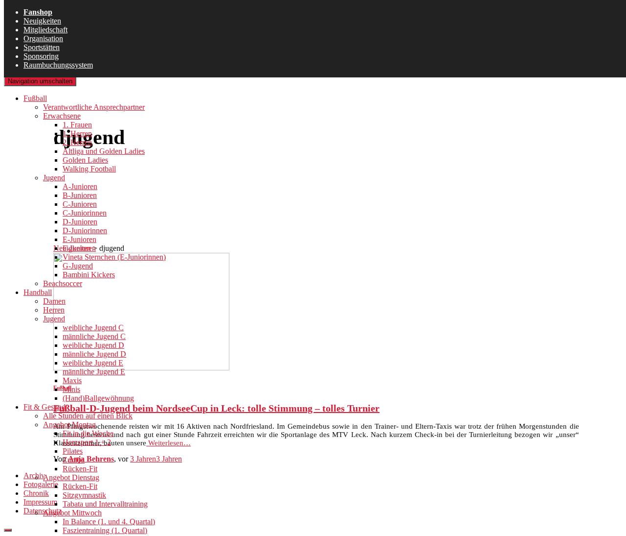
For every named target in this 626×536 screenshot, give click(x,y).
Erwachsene (62, 116)
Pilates (73, 451)
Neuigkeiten (42, 21)
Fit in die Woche (88, 433)
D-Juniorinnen (85, 230)
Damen (54, 301)
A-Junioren (80, 186)
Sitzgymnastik (84, 495)
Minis (71, 389)
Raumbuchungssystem (58, 65)
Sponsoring (41, 56)
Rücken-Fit (80, 468)
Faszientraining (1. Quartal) (105, 530)
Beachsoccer (62, 283)
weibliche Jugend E (93, 363)
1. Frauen (77, 125)
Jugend (54, 177)
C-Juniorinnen (85, 213)
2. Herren (77, 142)
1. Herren (77, 133)
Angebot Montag (69, 424)
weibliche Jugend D (93, 345)
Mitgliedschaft (45, 29)
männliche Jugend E (94, 371)
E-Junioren (79, 239)
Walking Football (89, 169)
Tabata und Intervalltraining (105, 504)
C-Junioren (80, 204)
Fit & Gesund (44, 407)
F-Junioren (79, 248)
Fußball (35, 98)
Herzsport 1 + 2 (87, 442)
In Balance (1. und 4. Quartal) (109, 521)
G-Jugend (78, 266)
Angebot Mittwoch (72, 513)
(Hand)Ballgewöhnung (98, 398)
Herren (54, 310)
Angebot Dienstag (71, 477)
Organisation (43, 38)
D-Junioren (80, 222)
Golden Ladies (85, 160)
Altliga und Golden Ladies (104, 151)
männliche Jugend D (94, 354)
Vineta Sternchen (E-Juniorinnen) (114, 257)
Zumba (74, 460)
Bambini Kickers (89, 274)
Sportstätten (41, 47)
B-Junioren (80, 195)
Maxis (72, 380)
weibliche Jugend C (93, 327)
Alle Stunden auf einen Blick (88, 416)
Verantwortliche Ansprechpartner (94, 107)
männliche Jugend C (94, 336)
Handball (37, 292)
